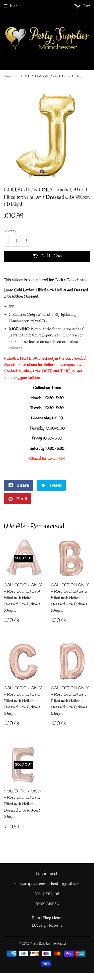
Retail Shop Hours (47, 918)
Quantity (10, 231)
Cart (85, 6)
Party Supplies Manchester (48, 944)
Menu (14, 6)
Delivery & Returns (47, 925)
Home (7, 76)
